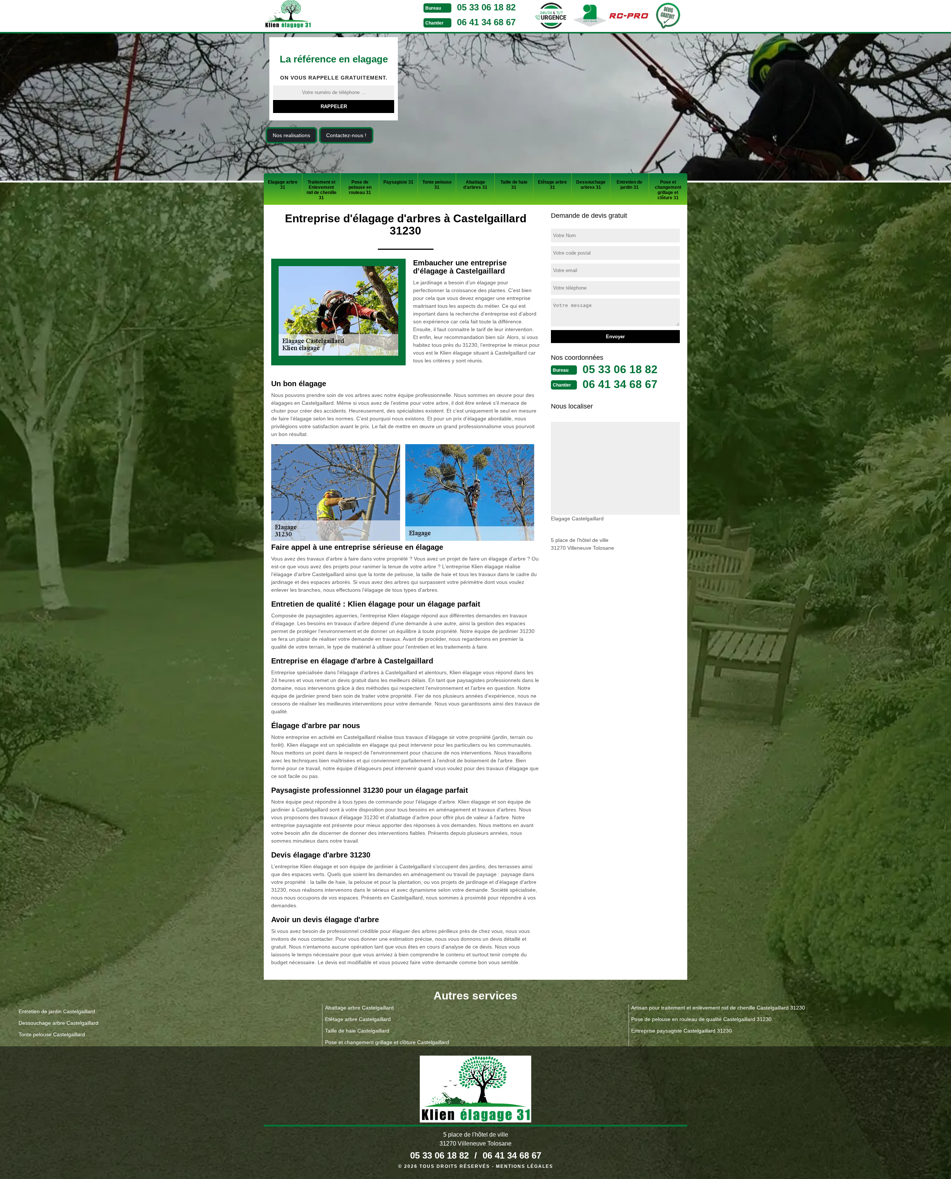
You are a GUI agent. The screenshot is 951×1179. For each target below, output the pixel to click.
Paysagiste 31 (398, 182)
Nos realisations (291, 135)
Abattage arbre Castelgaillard (359, 1008)
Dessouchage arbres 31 (591, 185)
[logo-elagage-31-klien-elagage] (316, 15)
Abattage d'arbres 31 (475, 185)
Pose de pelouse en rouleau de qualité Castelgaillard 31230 (701, 1019)
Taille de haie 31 (514, 185)
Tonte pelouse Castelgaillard (52, 1034)
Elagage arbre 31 (283, 185)
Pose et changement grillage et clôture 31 (668, 190)
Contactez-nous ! (346, 135)
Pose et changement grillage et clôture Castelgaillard (387, 1042)
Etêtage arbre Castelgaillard (358, 1019)
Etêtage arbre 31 (552, 185)
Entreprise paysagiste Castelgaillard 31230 (681, 1031)
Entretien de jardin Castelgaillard (57, 1011)
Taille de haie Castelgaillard (357, 1031)
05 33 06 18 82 (486, 7)
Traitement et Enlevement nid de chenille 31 (321, 190)
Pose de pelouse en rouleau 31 (359, 187)
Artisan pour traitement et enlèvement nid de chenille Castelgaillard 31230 (718, 1008)
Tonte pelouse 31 (437, 185)
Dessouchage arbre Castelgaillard (58, 1023)
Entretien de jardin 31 (629, 185)
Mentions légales (524, 1166)
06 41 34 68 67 (486, 22)
